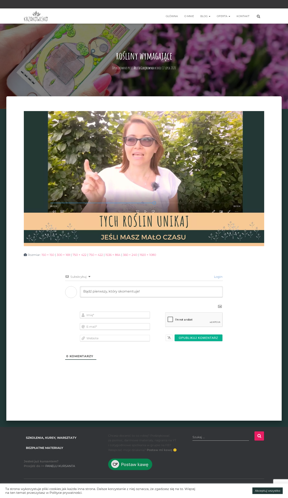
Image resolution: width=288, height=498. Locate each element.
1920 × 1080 (148, 255)
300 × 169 (63, 255)
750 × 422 (79, 255)
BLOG (204, 16)
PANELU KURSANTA (60, 466)
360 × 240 (130, 255)
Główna (172, 16)
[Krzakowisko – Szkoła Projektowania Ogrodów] (36, 16)
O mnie (189, 16)
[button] (209, 16)
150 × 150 (48, 255)
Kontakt (243, 16)
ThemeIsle (256, 488)
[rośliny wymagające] (144, 178)
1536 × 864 (112, 255)
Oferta (222, 16)
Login (217, 277)
